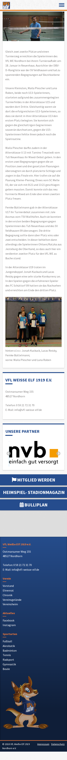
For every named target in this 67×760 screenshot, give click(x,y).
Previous (8, 453)
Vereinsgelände (12, 599)
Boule (6, 668)
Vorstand (8, 585)
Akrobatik (9, 645)
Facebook (8, 620)
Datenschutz (58, 743)
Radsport (8, 659)
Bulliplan (36, 504)
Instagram (9, 624)
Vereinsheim (10, 603)
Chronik (7, 594)
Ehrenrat (8, 590)
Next (58, 453)
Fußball (7, 640)
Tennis (7, 654)
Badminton (10, 650)
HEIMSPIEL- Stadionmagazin (34, 492)
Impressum (43, 743)
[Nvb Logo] (33, 453)
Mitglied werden (36, 479)
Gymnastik (9, 663)
